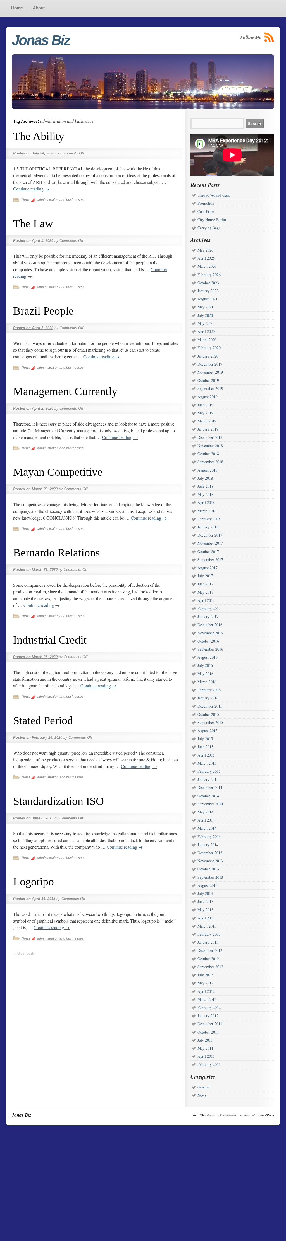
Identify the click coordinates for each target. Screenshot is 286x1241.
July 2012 (205, 974)
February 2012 (209, 1007)
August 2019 (207, 396)
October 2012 (208, 958)
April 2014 (206, 820)
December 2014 (209, 787)
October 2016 (208, 641)
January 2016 (207, 698)
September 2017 (210, 559)
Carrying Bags (208, 227)
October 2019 (208, 380)
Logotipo (33, 881)
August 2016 (207, 657)
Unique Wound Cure (213, 195)
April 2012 (206, 991)
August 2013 (207, 885)
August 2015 (207, 730)
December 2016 (209, 624)
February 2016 (209, 689)
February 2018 (209, 518)
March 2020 (206, 339)
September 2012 (210, 966)
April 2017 (206, 600)
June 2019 (205, 404)
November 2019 (210, 372)
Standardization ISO (58, 801)
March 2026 (206, 266)
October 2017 (208, 551)
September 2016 (210, 649)
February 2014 (209, 836)
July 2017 (205, 575)
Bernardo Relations (56, 552)
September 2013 (210, 877)
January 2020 (207, 356)
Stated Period (43, 720)
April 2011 (206, 1056)
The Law (33, 223)
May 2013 (205, 909)
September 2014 (210, 804)
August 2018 (207, 470)
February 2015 (209, 771)
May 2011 (205, 1048)
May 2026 (205, 250)
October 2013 (208, 868)
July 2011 (205, 1040)
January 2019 (207, 429)
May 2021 (205, 307)
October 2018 (208, 453)
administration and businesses (60, 200)
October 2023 (208, 282)
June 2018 (205, 486)
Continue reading (31, 189)
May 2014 (205, 812)
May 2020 (205, 323)
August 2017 (207, 567)
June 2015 (205, 746)
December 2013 (209, 852)
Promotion (205, 203)
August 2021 (207, 298)
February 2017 (209, 608)
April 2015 (206, 755)
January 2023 (207, 290)
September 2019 (210, 388)
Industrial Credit (50, 640)
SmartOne (199, 1115)
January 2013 (207, 942)
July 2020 (205, 315)
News (26, 200)
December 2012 (209, 950)
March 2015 (206, 763)
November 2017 (210, 543)
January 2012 (207, 1015)
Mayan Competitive (58, 472)
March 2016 (206, 681)
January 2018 (207, 527)
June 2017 (205, 583)
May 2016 (205, 673)
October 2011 (208, 1032)
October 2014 (208, 795)
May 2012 (205, 983)
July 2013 (205, 893)
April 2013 (206, 918)
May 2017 (205, 592)
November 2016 (210, 633)
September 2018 (210, 461)
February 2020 (209, 347)
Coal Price (205, 211)
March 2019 (206, 421)
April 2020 (206, 331)
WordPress (266, 1115)
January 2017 (207, 616)
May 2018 (205, 494)
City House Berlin (211, 219)
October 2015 (208, 714)
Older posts (24, 953)
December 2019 (209, 364)
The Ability (38, 136)
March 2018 (206, 510)
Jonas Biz (41, 40)
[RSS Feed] (269, 37)
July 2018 (205, 478)
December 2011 (209, 1023)
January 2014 (207, 844)
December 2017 (209, 535)
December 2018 (209, 437)
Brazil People (43, 311)
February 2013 (209, 934)
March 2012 (206, 999)
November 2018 (210, 445)
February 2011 (209, 1064)
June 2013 (205, 901)
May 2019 (205, 413)
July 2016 (205, 665)
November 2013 (210, 860)
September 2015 (210, 722)
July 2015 (205, 738)
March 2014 (206, 828)
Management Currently (65, 391)
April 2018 (206, 502)
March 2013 (206, 926)
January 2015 (207, 779)
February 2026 (209, 274)
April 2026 (206, 258)
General (203, 1087)
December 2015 (209, 706)
